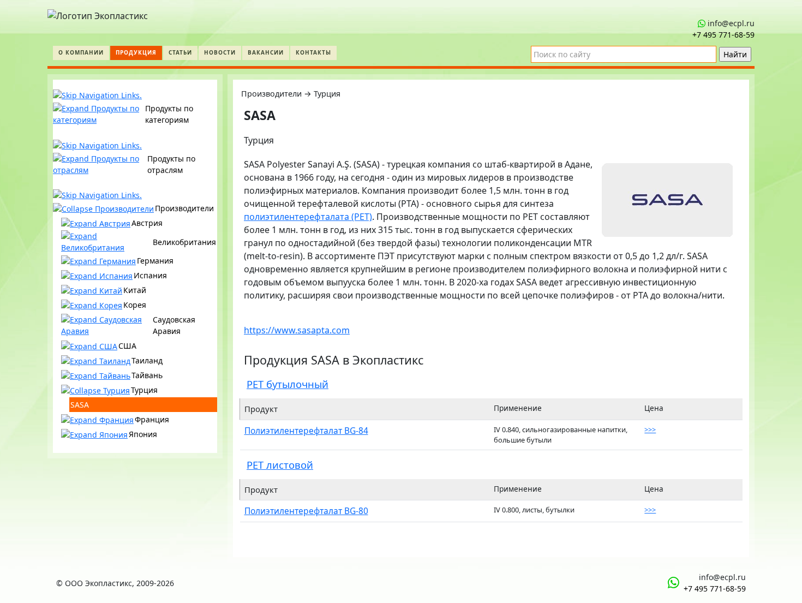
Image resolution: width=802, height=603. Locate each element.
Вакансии (266, 52)
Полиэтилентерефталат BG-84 (306, 431)
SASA (79, 404)
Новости (220, 52)
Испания (150, 275)
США (127, 346)
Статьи (180, 52)
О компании (81, 52)
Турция (144, 390)
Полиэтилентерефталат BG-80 (306, 511)
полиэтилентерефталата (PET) (308, 217)
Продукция (136, 52)
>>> (650, 429)
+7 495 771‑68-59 (723, 34)
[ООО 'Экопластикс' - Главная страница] (97, 13)
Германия (155, 260)
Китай (134, 290)
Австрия (147, 223)
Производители (184, 208)
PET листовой (280, 464)
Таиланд (147, 360)
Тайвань (147, 375)
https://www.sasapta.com (297, 330)
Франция (152, 419)
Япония (143, 434)
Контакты (313, 52)
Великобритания (184, 242)
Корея (134, 305)
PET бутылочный (287, 384)
